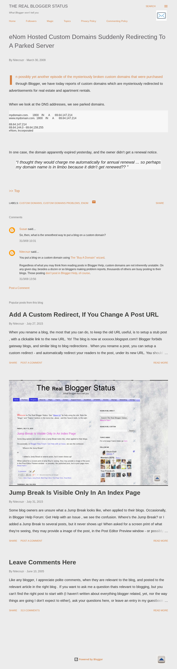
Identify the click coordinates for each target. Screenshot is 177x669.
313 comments (30, 610)
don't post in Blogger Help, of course (68, 273)
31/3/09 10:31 (27, 240)
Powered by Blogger (90, 659)
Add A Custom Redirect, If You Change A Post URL (84, 314)
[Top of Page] (161, 660)
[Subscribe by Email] (161, 16)
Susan (23, 229)
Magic (50, 21)
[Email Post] (94, 203)
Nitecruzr (24, 251)
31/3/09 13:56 (27, 279)
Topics (67, 21)
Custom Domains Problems (61, 203)
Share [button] (160, 203)
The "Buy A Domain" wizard (87, 257)
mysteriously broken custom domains (101, 77)
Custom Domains (30, 203)
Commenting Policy (117, 21)
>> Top (14, 191)
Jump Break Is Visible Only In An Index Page (74, 492)
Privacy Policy (88, 21)
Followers (31, 21)
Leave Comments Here (42, 562)
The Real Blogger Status (38, 6)
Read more (160, 362)
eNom (84, 203)
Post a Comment (19, 287)
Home (12, 21)
